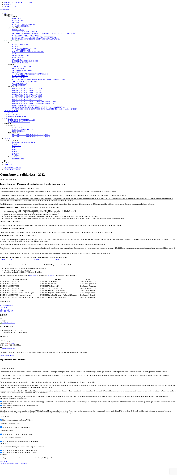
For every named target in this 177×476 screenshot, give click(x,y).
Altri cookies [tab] (4, 443)
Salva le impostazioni (21, 463)
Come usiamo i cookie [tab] (7, 368)
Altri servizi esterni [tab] (6, 407)
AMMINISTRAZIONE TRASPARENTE (18, 2)
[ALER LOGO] (5, 10)
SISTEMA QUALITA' (7, 305)
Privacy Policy (9, 355)
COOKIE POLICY (10, 6)
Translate (12, 343)
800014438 (32, 275)
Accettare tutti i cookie (7, 463)
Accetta (2, 355)
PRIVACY (7, 4)
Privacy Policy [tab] (4, 454)
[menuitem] (90, 2)
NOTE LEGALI (5, 309)
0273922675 (52, 275)
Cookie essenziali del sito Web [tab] (10, 378)
